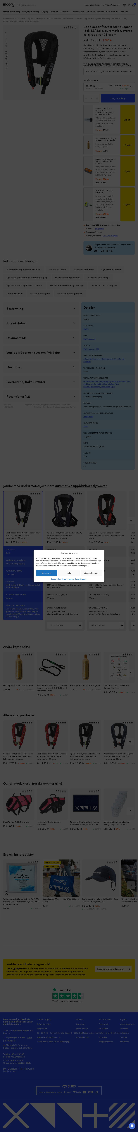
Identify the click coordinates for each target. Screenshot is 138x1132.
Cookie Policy (56, 579)
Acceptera (46, 573)
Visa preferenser (91, 573)
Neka (69, 573)
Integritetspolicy (68, 579)
